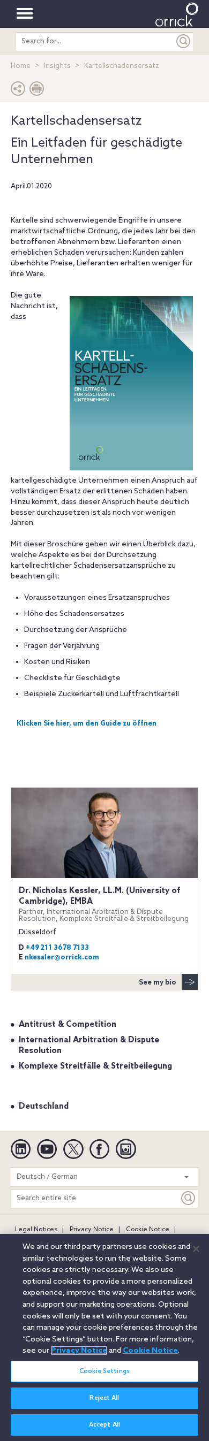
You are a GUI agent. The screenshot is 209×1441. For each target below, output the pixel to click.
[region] (104, 1337)
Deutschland (44, 1106)
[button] (18, 91)
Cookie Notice (147, 1229)
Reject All (104, 1398)
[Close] (196, 1249)
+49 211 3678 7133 (57, 948)
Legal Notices (36, 1229)
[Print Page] (36, 91)
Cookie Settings (104, 1371)
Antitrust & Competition (67, 1025)
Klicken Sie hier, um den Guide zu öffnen (86, 724)
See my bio (157, 983)
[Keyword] (188, 1198)
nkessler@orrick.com (62, 958)
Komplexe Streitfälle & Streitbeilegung (95, 1066)
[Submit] (183, 41)
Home (21, 66)
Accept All (104, 1425)
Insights (57, 66)
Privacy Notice (92, 1229)
